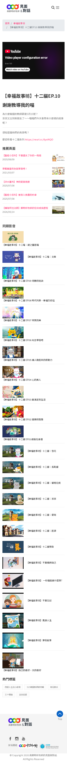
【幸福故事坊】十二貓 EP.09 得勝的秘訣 (22, 280)
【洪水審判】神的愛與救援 (16, 181)
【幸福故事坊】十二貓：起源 (41, 530)
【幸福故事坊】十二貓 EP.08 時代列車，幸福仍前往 (28, 300)
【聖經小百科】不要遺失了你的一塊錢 (21, 155)
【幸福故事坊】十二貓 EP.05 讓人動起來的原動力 (27, 359)
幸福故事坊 (19, 23)
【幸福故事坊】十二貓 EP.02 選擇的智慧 (22, 419)
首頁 (7, 23)
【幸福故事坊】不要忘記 (39, 600)
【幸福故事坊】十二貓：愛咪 (41, 514)
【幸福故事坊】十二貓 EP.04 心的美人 (21, 379)
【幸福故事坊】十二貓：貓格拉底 (44, 482)
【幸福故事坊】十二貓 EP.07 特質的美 (21, 320)
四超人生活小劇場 (12, 687)
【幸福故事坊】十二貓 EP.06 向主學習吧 (22, 340)
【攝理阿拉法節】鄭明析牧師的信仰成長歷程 (25, 208)
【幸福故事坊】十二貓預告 (40, 546)
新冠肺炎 (54, 687)
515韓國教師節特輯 (35, 687)
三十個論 (9, 694)
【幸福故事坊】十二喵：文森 (41, 256)
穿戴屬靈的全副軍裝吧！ (14, 168)
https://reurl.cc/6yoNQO (39, 139)
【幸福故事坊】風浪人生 (39, 620)
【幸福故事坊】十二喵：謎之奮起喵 (20, 244)
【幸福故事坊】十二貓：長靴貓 (42, 466)
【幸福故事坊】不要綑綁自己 (41, 562)
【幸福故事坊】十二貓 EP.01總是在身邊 (22, 439)
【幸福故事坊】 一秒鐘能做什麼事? (44, 580)
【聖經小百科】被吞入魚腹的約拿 (19, 194)
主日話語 (23, 694)
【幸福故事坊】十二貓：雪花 (41, 451)
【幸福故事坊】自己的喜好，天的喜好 (21, 670)
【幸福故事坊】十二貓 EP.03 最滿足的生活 (24, 399)
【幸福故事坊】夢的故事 (39, 640)
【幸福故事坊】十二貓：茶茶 (41, 498)
